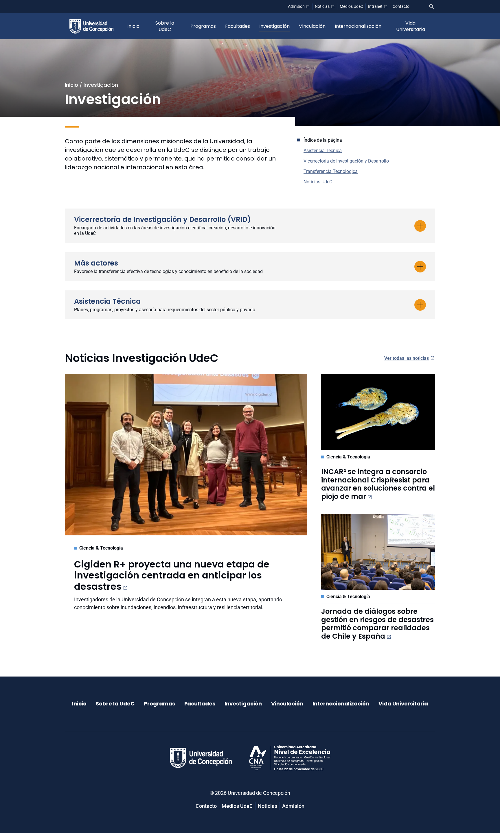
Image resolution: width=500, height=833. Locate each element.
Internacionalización (358, 26)
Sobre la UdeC (164, 26)
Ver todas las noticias (406, 358)
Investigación (274, 26)
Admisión (296, 6)
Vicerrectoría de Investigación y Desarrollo (346, 161)
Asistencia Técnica (323, 150)
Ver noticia (92, 619)
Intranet (375, 6)
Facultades (237, 26)
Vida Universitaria (410, 26)
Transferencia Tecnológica (331, 171)
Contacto (401, 6)
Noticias (322, 6)
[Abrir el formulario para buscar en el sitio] (431, 6)
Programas (203, 26)
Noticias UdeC (318, 182)
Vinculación (312, 26)
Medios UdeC (351, 6)
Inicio (133, 26)
